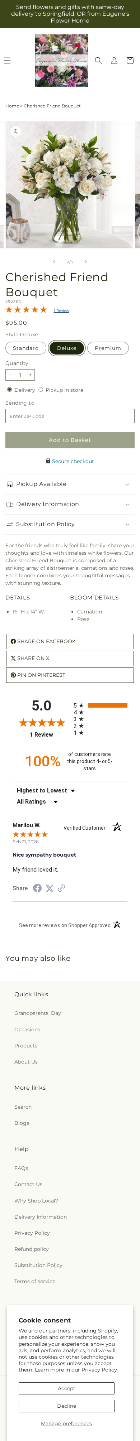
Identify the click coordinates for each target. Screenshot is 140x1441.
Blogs (21, 1123)
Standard (26, 348)
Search (23, 1107)
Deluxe (66, 348)
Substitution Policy (38, 1265)
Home (12, 106)
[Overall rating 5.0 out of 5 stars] (26, 311)
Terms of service (34, 1281)
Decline (66, 1406)
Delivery (25, 390)
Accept (66, 1388)
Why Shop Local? (36, 1200)
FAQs (21, 1168)
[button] (98, 60)
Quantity (16, 363)
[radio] (100, 705)
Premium (108, 348)
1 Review (61, 310)
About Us (26, 1062)
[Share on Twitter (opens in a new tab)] (49, 888)
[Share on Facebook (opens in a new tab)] (37, 889)
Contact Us (28, 1184)
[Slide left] (54, 262)
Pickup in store (64, 390)
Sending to (30, 403)
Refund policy (31, 1249)
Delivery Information (40, 1217)
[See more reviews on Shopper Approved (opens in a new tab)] (61, 889)
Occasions (27, 1029)
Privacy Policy (99, 1370)
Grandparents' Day (37, 1013)
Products (25, 1045)
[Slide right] (86, 262)
